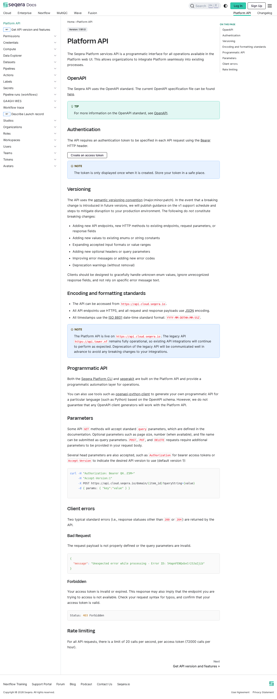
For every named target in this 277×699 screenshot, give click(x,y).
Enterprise (24, 13)
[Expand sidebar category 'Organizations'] (56, 127)
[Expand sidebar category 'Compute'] (56, 49)
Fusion (92, 13)
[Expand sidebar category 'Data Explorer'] (56, 56)
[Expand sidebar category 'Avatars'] (56, 166)
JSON (189, 311)
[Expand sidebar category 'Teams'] (56, 153)
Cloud (7, 13)
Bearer (205, 140)
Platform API (242, 13)
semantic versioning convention (118, 200)
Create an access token (87, 155)
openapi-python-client (133, 394)
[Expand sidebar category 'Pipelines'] (56, 69)
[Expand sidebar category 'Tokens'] (56, 159)
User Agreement (240, 692)
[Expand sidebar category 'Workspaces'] (56, 140)
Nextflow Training (15, 684)
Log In (238, 6)
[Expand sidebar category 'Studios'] (56, 121)
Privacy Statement (263, 692)
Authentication (231, 35)
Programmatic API (233, 52)
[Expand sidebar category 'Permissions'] (56, 36)
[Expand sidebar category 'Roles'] (56, 134)
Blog (73, 684)
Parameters (229, 58)
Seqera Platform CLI (96, 379)
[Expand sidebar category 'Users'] (56, 147)
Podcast (86, 684)
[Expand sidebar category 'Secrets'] (56, 88)
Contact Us (104, 684)
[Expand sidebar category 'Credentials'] (56, 43)
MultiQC (62, 13)
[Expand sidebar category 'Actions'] (56, 75)
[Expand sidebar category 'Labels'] (56, 82)
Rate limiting (229, 69)
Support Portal (42, 684)
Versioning (228, 41)
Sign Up (256, 6)
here (70, 94)
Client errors (230, 63)
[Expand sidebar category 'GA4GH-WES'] (56, 101)
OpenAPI (160, 113)
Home (70, 21)
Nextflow (44, 13)
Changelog (264, 13)
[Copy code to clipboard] (214, 473)
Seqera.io (123, 684)
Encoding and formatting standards (244, 46)
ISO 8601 (115, 317)
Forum (60, 684)
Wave (78, 13)
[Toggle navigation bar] (270, 5)
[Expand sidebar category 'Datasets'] (56, 62)
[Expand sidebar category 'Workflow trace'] (56, 108)
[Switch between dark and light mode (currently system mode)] (225, 6)
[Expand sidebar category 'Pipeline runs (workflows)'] (56, 95)
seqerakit (127, 379)
